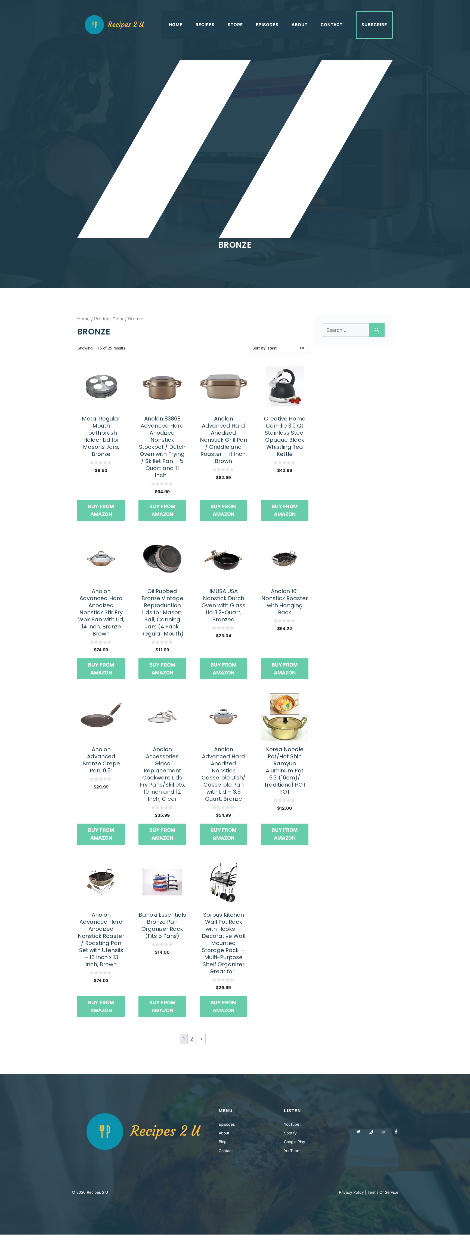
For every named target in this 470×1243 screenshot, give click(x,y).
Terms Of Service (382, 1192)
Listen (292, 1110)
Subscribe (374, 24)
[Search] (377, 330)
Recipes (205, 24)
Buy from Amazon (101, 510)
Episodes (267, 24)
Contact (332, 24)
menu (226, 1110)
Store (235, 24)
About (300, 24)
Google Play (294, 1141)
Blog (223, 1141)
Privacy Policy (351, 1192)
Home (176, 24)
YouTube (291, 1124)
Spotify (290, 1133)
